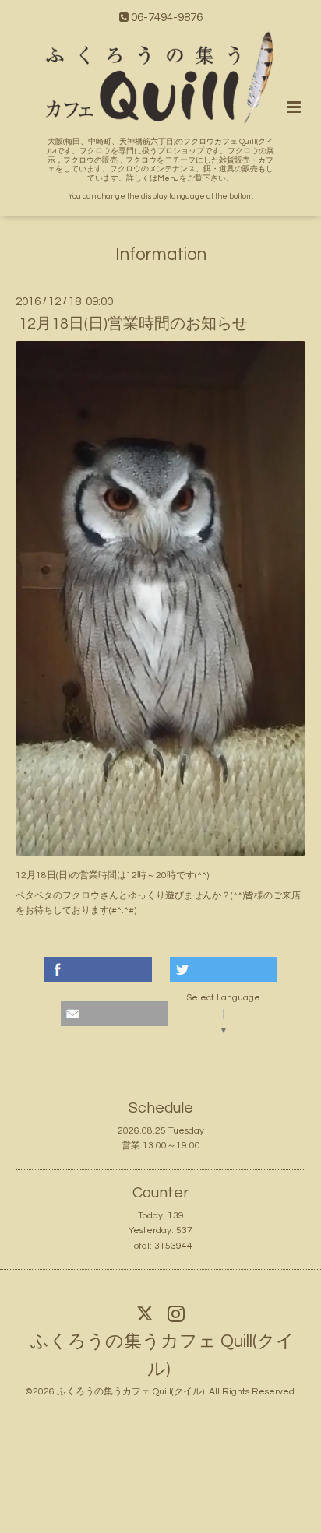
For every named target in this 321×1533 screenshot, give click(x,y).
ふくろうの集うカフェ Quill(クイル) (162, 1356)
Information (160, 255)
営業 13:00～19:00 (161, 1146)
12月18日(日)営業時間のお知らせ (133, 324)
